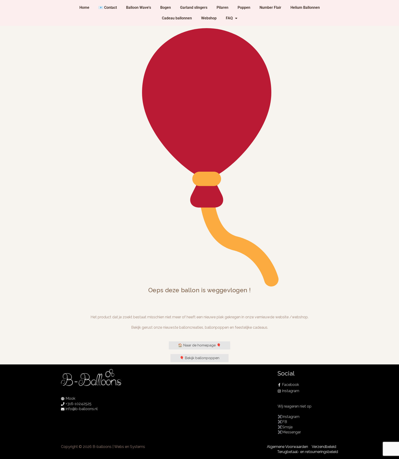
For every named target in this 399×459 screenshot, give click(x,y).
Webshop (209, 18)
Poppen (244, 7)
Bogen (165, 7)
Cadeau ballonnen (177, 18)
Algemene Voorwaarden (287, 446)
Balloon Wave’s (138, 7)
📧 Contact (108, 7)
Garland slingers (193, 7)
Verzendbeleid (324, 446)
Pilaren (222, 7)
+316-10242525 (78, 404)
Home (84, 7)
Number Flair (270, 7)
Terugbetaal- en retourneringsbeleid (307, 452)
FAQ (229, 18)
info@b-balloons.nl (82, 409)
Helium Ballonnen (305, 7)
